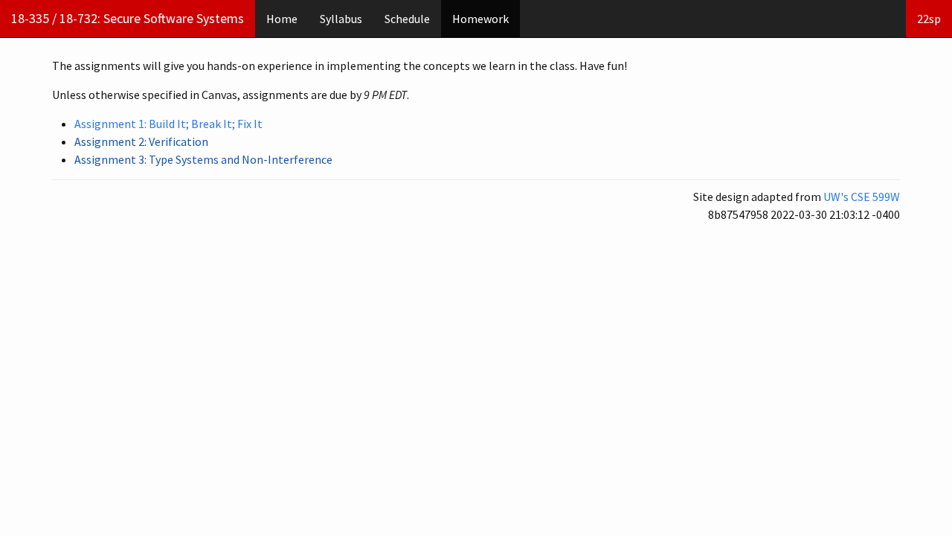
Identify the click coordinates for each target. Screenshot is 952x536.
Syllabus (341, 18)
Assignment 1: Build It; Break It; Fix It (168, 123)
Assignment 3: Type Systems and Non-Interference (203, 159)
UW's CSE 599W (861, 196)
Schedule (407, 18)
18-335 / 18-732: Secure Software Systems (127, 18)
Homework (480, 18)
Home (282, 18)
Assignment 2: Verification (141, 141)
